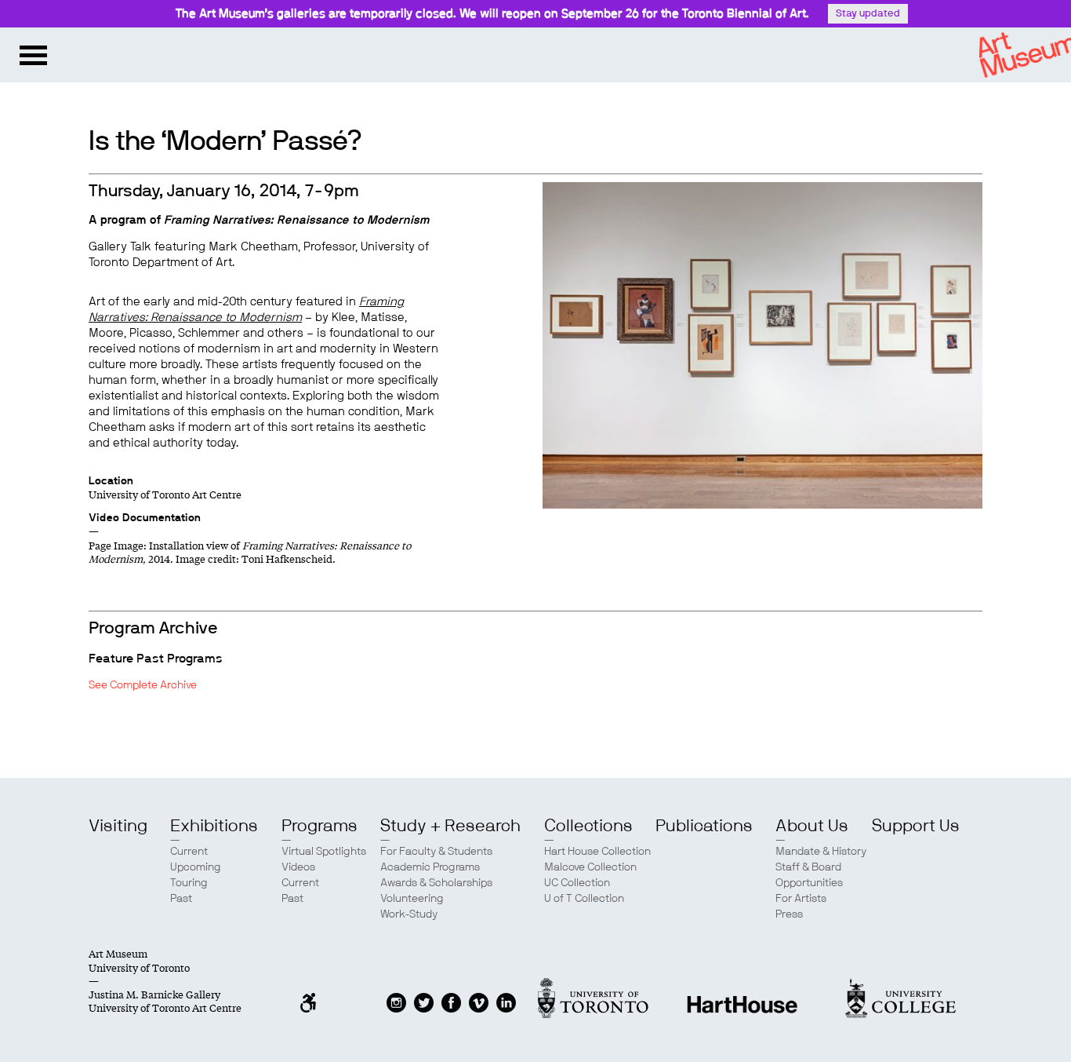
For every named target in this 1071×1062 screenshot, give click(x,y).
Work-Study (408, 914)
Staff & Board (808, 867)
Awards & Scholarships (436, 883)
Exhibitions (214, 825)
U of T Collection (584, 898)
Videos (298, 867)
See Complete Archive (143, 685)
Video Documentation (145, 518)
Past (181, 898)
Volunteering (412, 898)
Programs (319, 825)
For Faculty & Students (436, 851)
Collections (588, 825)
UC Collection (577, 883)
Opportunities (809, 883)
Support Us (916, 825)
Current (189, 851)
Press (789, 914)
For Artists (800, 898)
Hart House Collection (597, 851)
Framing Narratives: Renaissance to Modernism (297, 220)
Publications (704, 825)
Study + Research (450, 825)
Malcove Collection (590, 867)
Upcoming (195, 867)
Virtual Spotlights (323, 851)
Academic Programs (430, 867)
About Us (811, 825)
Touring (189, 883)
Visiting (118, 825)
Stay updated (868, 14)
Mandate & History (820, 851)
